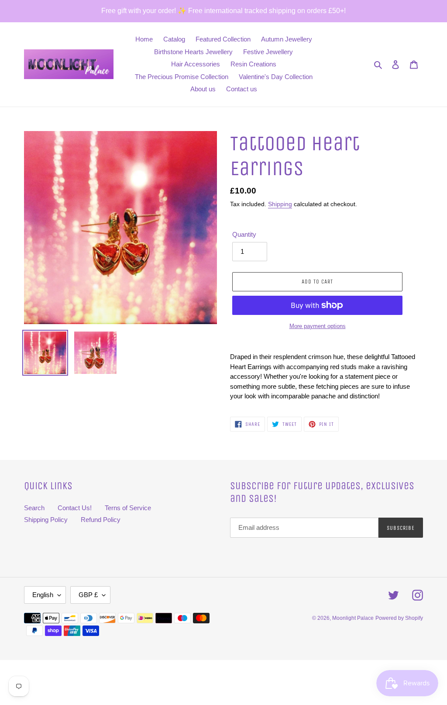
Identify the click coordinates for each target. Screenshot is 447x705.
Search (34, 507)
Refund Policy (100, 519)
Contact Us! (75, 507)
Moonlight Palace (353, 618)
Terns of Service (128, 507)
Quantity (244, 234)
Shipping (280, 203)
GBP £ (88, 594)
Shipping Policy (46, 519)
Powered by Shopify (399, 618)
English (42, 594)
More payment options (317, 326)
